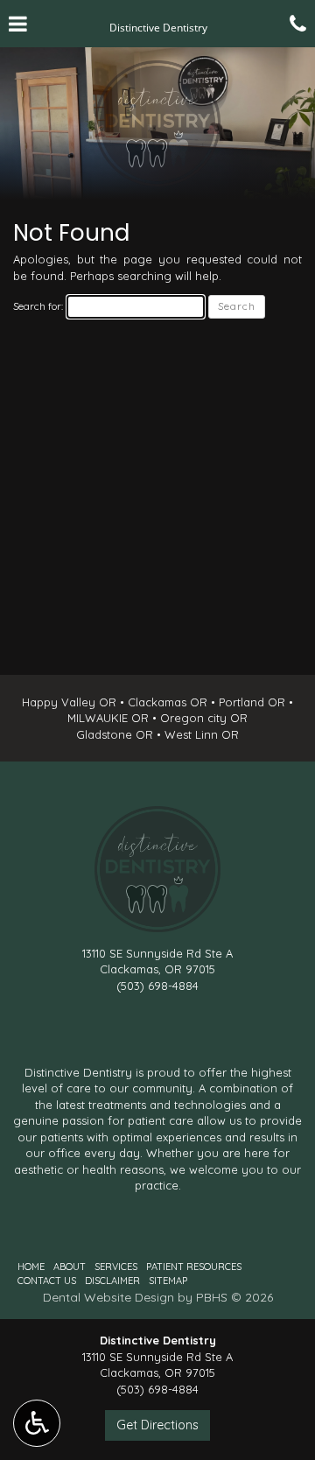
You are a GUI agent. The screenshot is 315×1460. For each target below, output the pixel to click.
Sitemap (168, 1280)
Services (115, 1266)
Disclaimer (112, 1280)
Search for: (38, 305)
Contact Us (47, 1280)
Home (31, 1266)
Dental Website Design (108, 1297)
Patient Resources (194, 1266)
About (69, 1266)
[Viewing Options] (36, 1423)
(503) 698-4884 (157, 986)
